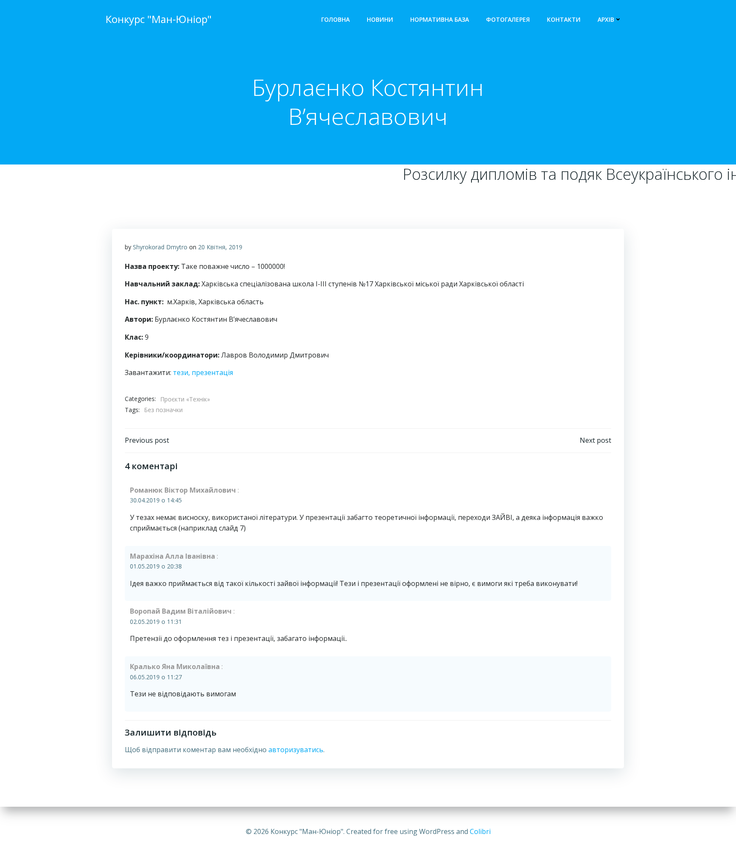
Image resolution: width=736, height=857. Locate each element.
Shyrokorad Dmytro (160, 247)
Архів (606, 19)
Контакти (564, 19)
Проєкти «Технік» (185, 399)
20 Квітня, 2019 (220, 247)
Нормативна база (439, 19)
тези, (182, 372)
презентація (212, 372)
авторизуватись (295, 749)
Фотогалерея (508, 19)
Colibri (480, 831)
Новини (380, 19)
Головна (335, 19)
